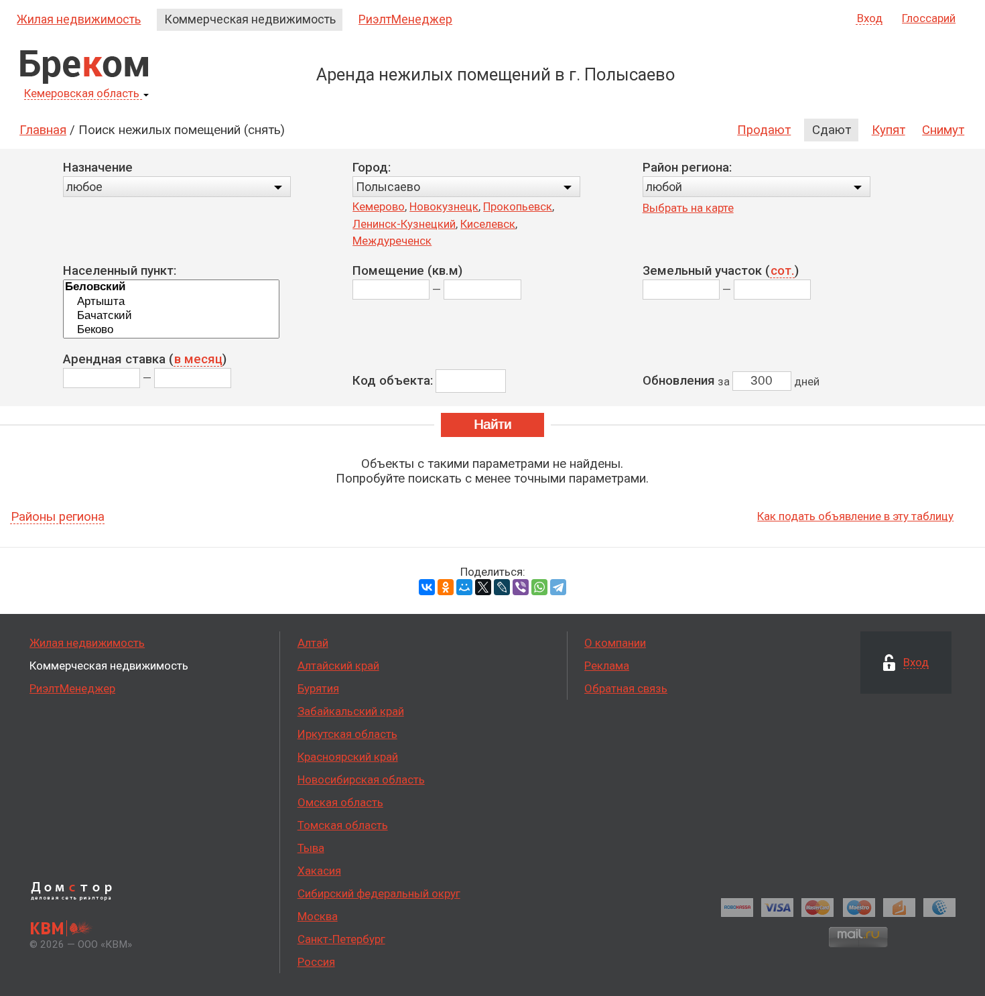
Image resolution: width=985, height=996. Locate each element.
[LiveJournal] (502, 587)
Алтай (313, 642)
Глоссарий (929, 18)
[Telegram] (558, 587)
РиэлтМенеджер (405, 19)
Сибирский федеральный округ (379, 893)
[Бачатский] (171, 316)
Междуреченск (392, 240)
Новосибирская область (361, 779)
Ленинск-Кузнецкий (404, 224)
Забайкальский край (351, 711)
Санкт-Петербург (341, 939)
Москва (318, 916)
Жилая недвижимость (79, 19)
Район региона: (687, 167)
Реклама (606, 665)
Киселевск (487, 224)
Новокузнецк (443, 206)
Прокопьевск (517, 206)
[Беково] (171, 330)
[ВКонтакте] (427, 587)
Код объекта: (392, 380)
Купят (888, 130)
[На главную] (84, 67)
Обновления (679, 380)
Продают (764, 130)
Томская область (343, 825)
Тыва (311, 848)
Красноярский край (348, 756)
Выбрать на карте (688, 207)
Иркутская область (347, 734)
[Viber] (521, 587)
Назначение (98, 167)
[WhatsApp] (539, 587)
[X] (483, 587)
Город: (371, 167)
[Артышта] (171, 302)
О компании (615, 642)
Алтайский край (338, 665)
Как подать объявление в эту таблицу (855, 516)
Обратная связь (625, 688)
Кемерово (378, 206)
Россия (316, 962)
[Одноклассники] (446, 587)
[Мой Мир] (464, 587)
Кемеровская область (81, 94)
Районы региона (58, 517)
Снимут (943, 130)
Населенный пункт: (119, 270)
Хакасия (319, 870)
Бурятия (318, 688)
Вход (869, 19)
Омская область (340, 802)
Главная (42, 130)
